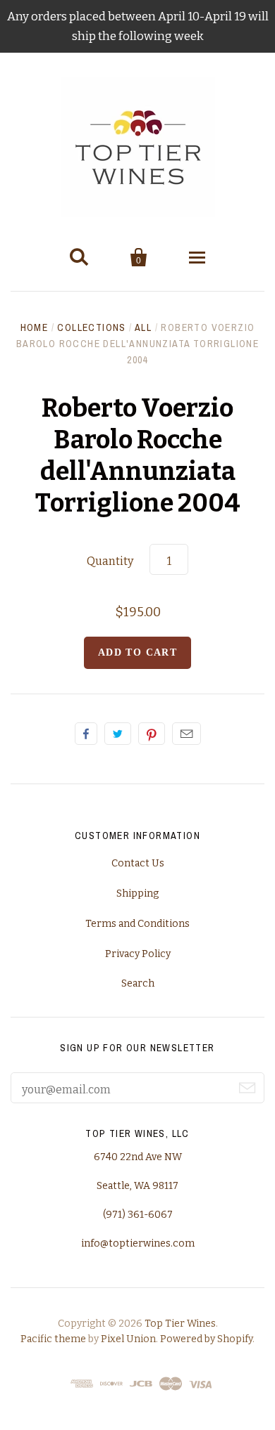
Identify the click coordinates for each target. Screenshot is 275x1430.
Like (86, 733)
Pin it (151, 733)
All (143, 327)
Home (34, 327)
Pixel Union (128, 1339)
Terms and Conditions (137, 924)
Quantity (110, 561)
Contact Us (137, 863)
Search (137, 983)
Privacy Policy (138, 954)
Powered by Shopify (206, 1339)
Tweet (117, 733)
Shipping (137, 893)
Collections (91, 327)
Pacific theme (53, 1339)
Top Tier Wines (180, 1324)
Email (186, 733)
